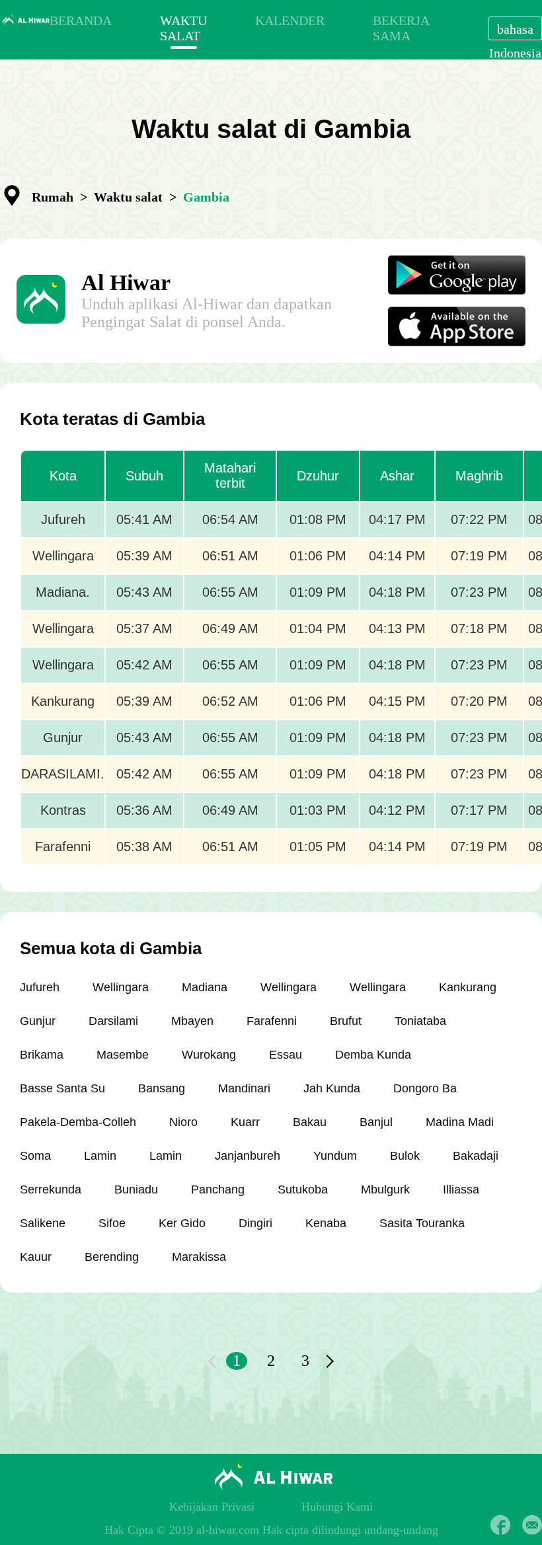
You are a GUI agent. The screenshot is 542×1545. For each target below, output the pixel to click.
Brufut (346, 1021)
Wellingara (121, 987)
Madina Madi (460, 1122)
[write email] (532, 1525)
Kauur (36, 1256)
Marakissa (199, 1256)
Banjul (376, 1122)
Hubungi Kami (337, 1506)
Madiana (204, 987)
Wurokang (209, 1054)
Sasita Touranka (422, 1223)
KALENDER (290, 20)
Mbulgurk (385, 1189)
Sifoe (112, 1223)
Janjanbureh (247, 1155)
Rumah (52, 197)
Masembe (123, 1054)
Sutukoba (303, 1189)
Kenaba (325, 1223)
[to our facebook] (500, 1525)
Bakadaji (475, 1155)
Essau (285, 1054)
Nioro (183, 1122)
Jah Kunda (331, 1088)
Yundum (335, 1155)
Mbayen (192, 1021)
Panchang (218, 1189)
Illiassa (461, 1189)
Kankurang (467, 987)
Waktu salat (128, 197)
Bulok (405, 1155)
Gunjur (38, 1021)
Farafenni (272, 1021)
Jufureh (39, 987)
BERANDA (81, 20)
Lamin (100, 1155)
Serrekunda (50, 1189)
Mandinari (244, 1088)
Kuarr (245, 1122)
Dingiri (255, 1223)
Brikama (41, 1054)
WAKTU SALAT (183, 28)
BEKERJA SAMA (401, 28)
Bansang (161, 1088)
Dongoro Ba (425, 1088)
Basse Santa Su (62, 1088)
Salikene (42, 1223)
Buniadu (136, 1189)
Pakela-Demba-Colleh (78, 1122)
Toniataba (420, 1021)
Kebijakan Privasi (211, 1506)
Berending (112, 1256)
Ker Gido (182, 1223)
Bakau (310, 1122)
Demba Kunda (373, 1054)
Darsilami (113, 1021)
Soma (35, 1155)
